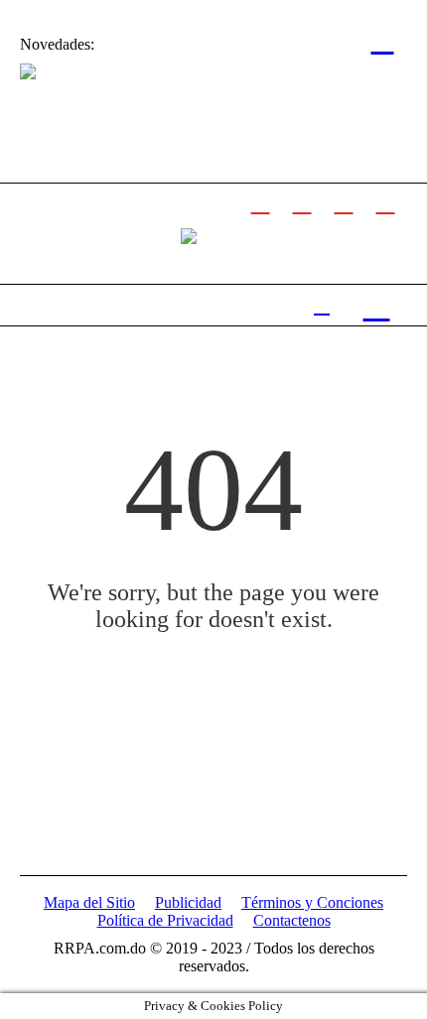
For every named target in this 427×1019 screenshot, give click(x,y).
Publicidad (188, 902)
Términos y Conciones (312, 902)
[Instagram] (343, 201)
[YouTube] (385, 201)
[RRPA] (302, 201)
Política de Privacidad (165, 920)
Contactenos (292, 920)
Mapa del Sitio (89, 902)
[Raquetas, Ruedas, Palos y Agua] (189, 234)
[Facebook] (260, 201)
